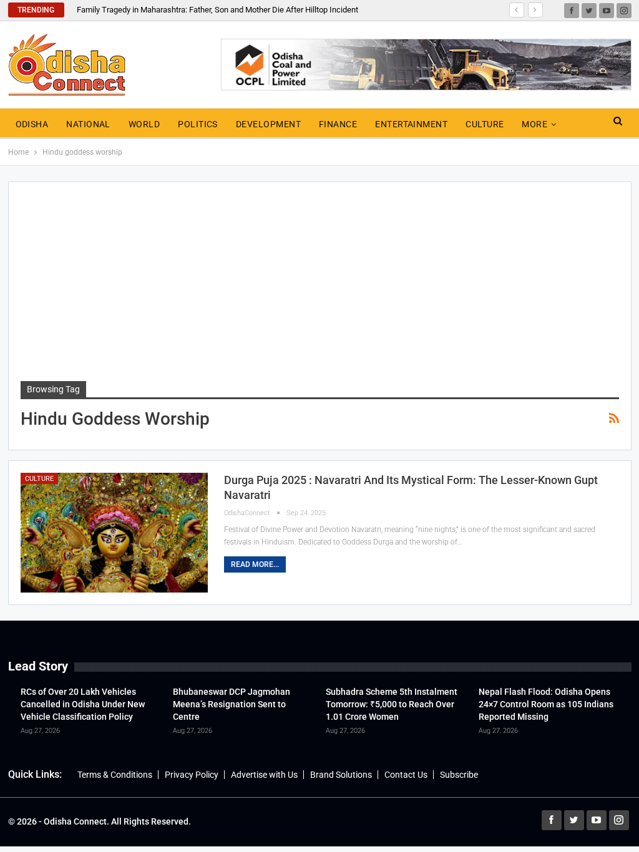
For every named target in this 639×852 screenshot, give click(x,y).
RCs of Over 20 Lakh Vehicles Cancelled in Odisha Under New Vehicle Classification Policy (83, 704)
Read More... (255, 564)
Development (268, 124)
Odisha (32, 124)
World (144, 124)
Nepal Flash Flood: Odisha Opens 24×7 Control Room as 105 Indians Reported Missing (546, 704)
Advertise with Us (264, 775)
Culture (485, 124)
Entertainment (411, 124)
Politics (198, 124)
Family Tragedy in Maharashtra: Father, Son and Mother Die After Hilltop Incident (217, 9)
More (534, 124)
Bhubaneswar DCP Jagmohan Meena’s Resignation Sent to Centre (231, 704)
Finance (338, 124)
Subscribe (459, 775)
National (88, 124)
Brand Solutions (341, 775)
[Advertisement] (320, 287)
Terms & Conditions (114, 775)
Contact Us (405, 775)
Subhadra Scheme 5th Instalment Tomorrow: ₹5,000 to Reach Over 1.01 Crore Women (391, 704)
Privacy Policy (191, 775)
